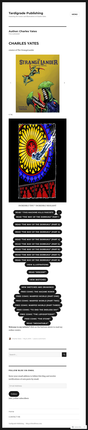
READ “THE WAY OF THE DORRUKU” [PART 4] (37, 239)
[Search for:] (35, 354)
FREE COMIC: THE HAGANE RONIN (37, 292)
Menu (75, 14)
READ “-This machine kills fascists (34, 212)
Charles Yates (16, 339)
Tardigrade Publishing (26, 13)
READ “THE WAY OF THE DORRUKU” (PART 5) (37, 244)
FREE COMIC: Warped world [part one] (37, 296)
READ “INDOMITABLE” (37, 323)
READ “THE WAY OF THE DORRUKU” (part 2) (37, 224)
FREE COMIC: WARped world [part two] (37, 301)
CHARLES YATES (24, 43)
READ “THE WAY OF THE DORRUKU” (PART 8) (37, 260)
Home (11, 412)
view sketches (38, 280)
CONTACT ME (14, 417)
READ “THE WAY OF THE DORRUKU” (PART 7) (37, 255)
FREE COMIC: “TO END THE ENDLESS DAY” (37, 310)
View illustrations (37, 265)
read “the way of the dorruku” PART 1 (37, 217)
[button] (64, 82)
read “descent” (37, 272)
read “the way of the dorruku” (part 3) (37, 232)
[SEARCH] (64, 354)
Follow (14, 394)
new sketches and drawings (38, 287)
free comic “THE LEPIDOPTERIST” (37, 314)
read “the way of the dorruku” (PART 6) (37, 249)
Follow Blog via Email (21, 370)
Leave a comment (39, 339)
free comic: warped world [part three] (37, 305)
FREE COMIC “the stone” (38, 319)
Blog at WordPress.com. (34, 424)
